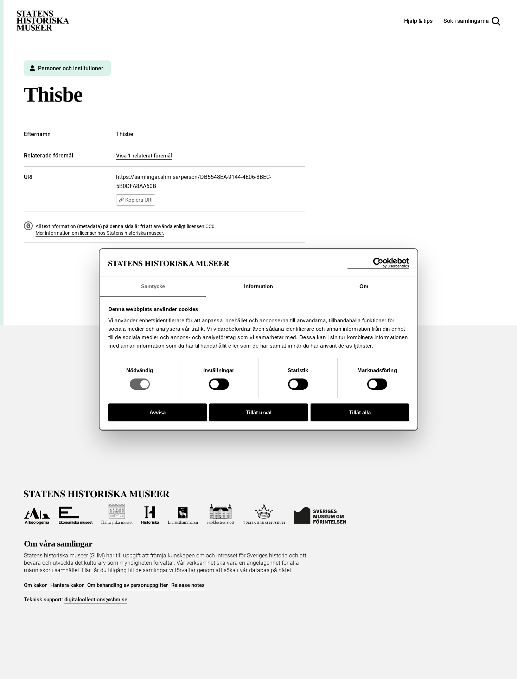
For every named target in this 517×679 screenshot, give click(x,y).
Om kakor (35, 585)
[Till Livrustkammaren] (183, 514)
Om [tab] (363, 286)
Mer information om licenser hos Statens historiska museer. (100, 233)
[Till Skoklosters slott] (220, 514)
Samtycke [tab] (153, 286)
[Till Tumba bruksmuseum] (264, 514)
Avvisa (157, 412)
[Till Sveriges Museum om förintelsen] (320, 514)
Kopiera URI (139, 200)
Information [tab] (258, 286)
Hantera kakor (67, 585)
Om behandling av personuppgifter (127, 585)
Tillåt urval (259, 412)
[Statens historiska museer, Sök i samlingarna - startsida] (43, 20)
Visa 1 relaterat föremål (144, 156)
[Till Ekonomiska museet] (75, 514)
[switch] (219, 384)
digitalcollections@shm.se (95, 599)
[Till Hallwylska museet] (117, 514)
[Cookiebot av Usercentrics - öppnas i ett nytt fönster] (378, 263)
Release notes (188, 585)
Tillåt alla (360, 412)
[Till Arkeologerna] (37, 514)
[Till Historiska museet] (150, 514)
